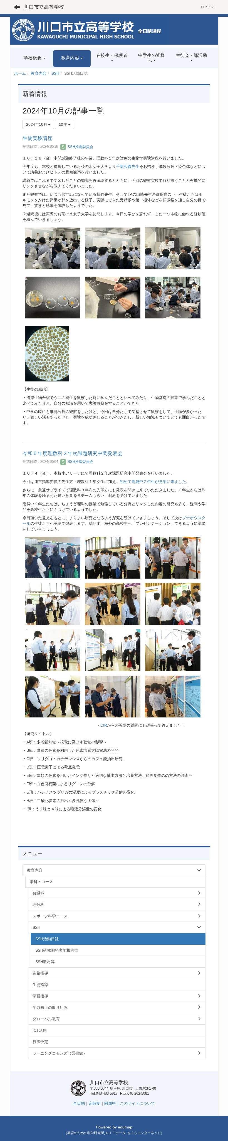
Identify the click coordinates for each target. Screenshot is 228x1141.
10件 (63, 124)
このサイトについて (137, 1103)
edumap (125, 1127)
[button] (72, 59)
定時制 (94, 1103)
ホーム (20, 73)
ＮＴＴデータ (116, 1133)
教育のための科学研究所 (85, 1133)
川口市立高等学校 (44, 7)
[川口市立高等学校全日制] (89, 30)
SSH (55, 73)
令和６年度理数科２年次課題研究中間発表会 (73, 453)
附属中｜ (112, 1103)
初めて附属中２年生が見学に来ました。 (155, 481)
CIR (103, 725)
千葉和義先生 (127, 166)
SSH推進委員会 (79, 147)
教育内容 (38, 73)
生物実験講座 (38, 138)
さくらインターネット (144, 1133)
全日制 (79, 1103)
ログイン (207, 7)
